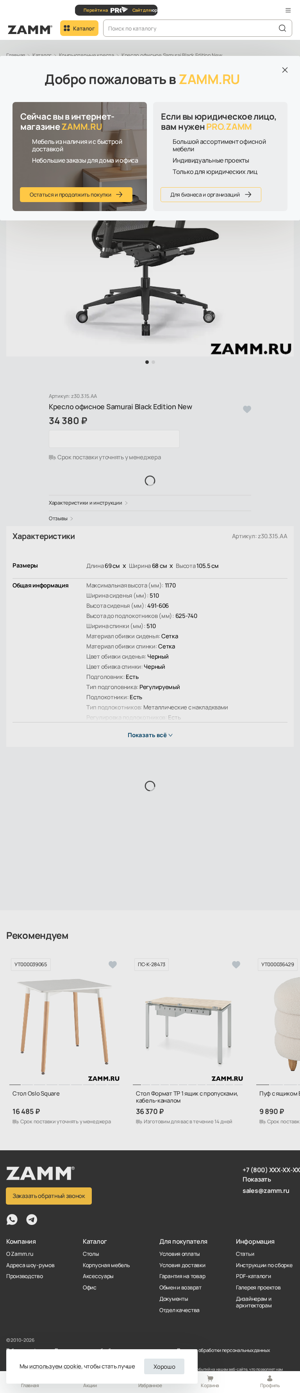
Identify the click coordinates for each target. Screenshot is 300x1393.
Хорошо (164, 1367)
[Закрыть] (284, 70)
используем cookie (55, 1366)
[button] (288, 10)
